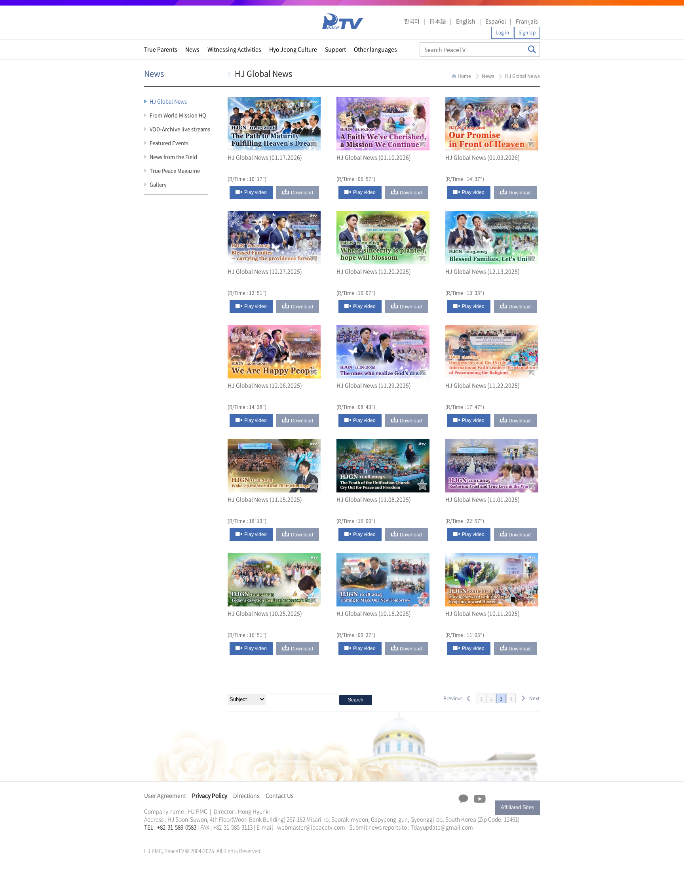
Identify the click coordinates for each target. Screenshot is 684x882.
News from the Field (173, 156)
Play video (255, 192)
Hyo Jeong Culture (293, 49)
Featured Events (169, 142)
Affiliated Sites (517, 807)
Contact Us (280, 795)
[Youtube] (479, 799)
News (192, 49)
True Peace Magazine (175, 170)
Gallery (158, 184)
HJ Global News (168, 101)
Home (464, 76)
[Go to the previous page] (468, 698)
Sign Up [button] (527, 32)
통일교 (158, 836)
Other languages (375, 49)
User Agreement (165, 795)
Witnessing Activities (234, 49)
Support (335, 49)
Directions (246, 795)
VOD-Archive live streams (180, 129)
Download (302, 193)
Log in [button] (502, 32)
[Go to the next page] (523, 698)
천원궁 (171, 836)
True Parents (160, 49)
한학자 (146, 836)
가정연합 (165, 836)
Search (532, 49)
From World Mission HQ (178, 115)
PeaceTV (342, 21)
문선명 (152, 836)
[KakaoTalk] (463, 798)
